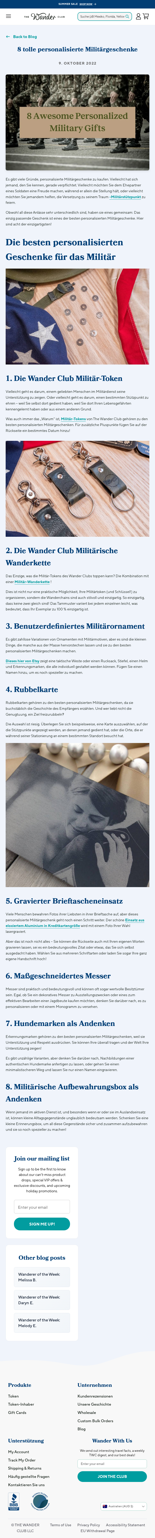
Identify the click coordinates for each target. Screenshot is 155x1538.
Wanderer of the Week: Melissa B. (39, 1277)
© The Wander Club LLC (25, 1528)
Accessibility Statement (125, 1525)
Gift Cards (17, 1412)
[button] (138, 16)
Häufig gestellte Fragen (28, 1476)
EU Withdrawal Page (98, 1531)
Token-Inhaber (21, 1404)
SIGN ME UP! (42, 1224)
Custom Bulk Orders (95, 1421)
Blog (82, 1429)
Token (13, 1396)
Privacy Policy (88, 1525)
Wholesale (87, 1412)
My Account (18, 1452)
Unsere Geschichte (94, 1404)
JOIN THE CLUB (112, 1476)
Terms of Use (60, 1525)
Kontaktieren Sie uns (26, 1485)
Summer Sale (76, 4)
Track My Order (22, 1460)
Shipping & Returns (24, 1468)
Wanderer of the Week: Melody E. (39, 1323)
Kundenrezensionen (95, 1396)
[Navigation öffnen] (8, 16)
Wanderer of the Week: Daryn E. (39, 1300)
